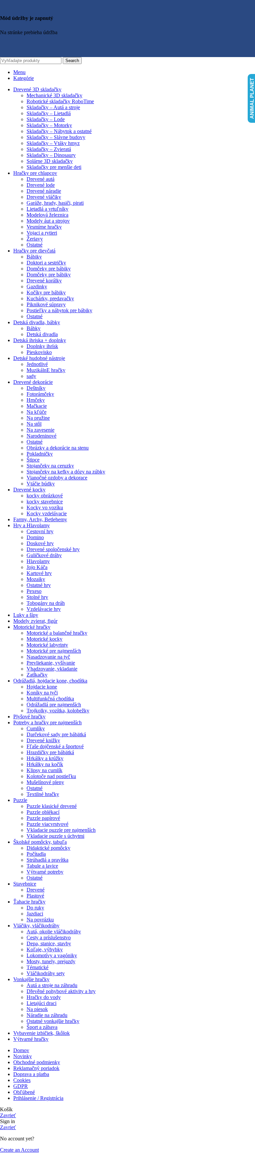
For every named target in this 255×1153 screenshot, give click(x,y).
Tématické (37, 967)
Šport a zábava (42, 1027)
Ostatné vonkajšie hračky (53, 1021)
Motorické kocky (44, 639)
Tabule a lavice (42, 866)
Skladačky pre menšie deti (54, 167)
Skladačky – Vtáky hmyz (53, 143)
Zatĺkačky (37, 675)
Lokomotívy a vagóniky (52, 955)
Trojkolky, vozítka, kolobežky (58, 710)
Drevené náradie (44, 191)
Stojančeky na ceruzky (50, 465)
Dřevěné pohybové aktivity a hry (61, 991)
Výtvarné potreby (45, 872)
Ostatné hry (39, 585)
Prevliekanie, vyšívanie (51, 663)
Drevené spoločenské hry (53, 549)
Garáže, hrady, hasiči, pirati (55, 203)
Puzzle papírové (43, 818)
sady (31, 376)
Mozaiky (36, 579)
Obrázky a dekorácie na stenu (58, 448)
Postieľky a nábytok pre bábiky (59, 310)
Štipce (33, 460)
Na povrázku (40, 919)
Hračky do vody (44, 997)
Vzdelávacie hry (44, 609)
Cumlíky (36, 728)
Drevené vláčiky (44, 197)
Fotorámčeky (40, 394)
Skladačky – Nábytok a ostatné (59, 131)
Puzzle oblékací (43, 812)
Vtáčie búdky (41, 483)
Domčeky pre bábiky (49, 268)
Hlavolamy (38, 561)
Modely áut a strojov (48, 221)
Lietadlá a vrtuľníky (47, 209)
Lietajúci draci (41, 1003)
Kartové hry (39, 573)
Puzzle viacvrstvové (47, 824)
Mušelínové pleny (45, 782)
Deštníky (36, 388)
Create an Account (19, 1150)
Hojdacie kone (42, 686)
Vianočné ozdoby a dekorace (57, 477)
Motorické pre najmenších (54, 651)
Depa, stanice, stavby (49, 943)
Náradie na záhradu (47, 1015)
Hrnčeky (36, 400)
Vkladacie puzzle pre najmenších (61, 830)
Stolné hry (37, 597)
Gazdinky (37, 286)
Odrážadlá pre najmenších (54, 704)
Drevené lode (41, 185)
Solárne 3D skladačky (50, 161)
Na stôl (34, 424)
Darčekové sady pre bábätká (56, 734)
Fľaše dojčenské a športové (55, 746)
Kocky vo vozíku (45, 507)
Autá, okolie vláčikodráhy (54, 931)
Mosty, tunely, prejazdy (51, 961)
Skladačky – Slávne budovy (56, 137)
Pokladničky (40, 454)
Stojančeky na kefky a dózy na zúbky (66, 471)
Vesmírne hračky (44, 227)
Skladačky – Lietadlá (49, 113)
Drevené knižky (43, 740)
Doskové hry (40, 543)
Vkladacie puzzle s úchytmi (55, 836)
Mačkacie (37, 406)
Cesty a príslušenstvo (49, 937)
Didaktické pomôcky (48, 848)
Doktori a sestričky (46, 262)
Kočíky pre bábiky (46, 292)
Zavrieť (8, 1115)
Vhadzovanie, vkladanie (52, 669)
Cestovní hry (40, 531)
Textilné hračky (43, 794)
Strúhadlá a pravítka (47, 860)
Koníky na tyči (42, 692)
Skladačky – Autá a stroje (53, 107)
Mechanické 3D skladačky (54, 95)
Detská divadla (42, 334)
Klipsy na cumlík (44, 770)
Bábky (34, 328)
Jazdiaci (35, 913)
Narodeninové (41, 436)
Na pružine (38, 418)
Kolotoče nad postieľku (51, 776)
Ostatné (34, 245)
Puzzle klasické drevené (52, 806)
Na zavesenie (40, 430)
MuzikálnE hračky (46, 370)
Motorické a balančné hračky (57, 633)
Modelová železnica (47, 215)
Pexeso (34, 591)
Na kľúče (36, 412)
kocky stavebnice (45, 501)
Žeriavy (35, 239)
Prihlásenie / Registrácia (38, 1098)
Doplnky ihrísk (42, 346)
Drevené (35, 890)
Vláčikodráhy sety (46, 973)
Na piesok (37, 1009)
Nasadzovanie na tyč (48, 657)
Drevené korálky (44, 280)
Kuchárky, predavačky (50, 298)
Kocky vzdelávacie (47, 513)
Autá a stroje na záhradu (52, 985)
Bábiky (34, 256)
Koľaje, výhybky (45, 949)
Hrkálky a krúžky (45, 758)
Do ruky (35, 907)
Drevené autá (40, 179)
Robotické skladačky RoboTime (60, 101)
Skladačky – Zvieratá (49, 149)
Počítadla (36, 854)
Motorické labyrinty (47, 645)
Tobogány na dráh (46, 603)
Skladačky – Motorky (49, 125)
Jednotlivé (37, 364)
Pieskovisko (39, 352)
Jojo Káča (37, 567)
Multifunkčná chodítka (50, 698)
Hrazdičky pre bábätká (50, 752)
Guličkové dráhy (44, 555)
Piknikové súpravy (46, 304)
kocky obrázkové (45, 495)
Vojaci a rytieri (42, 233)
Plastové (35, 896)
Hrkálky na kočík (45, 764)
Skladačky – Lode (46, 119)
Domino (35, 537)
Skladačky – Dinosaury (51, 155)
